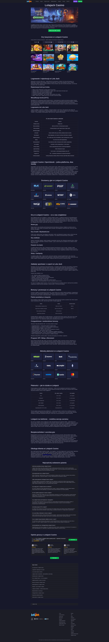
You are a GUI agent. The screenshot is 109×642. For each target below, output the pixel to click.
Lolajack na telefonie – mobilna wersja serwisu (40, 588)
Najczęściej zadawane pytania (37, 595)
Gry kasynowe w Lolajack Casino (38, 567)
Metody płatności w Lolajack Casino (38, 584)
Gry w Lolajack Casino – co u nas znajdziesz (39, 578)
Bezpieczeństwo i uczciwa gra (37, 590)
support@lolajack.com (47, 454)
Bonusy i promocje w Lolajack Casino (38, 582)
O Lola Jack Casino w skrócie (37, 571)
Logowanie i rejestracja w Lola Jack (38, 569)
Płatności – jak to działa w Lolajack (38, 586)
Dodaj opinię (73, 539)
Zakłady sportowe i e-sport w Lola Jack (38, 580)
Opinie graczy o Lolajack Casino (37, 597)
